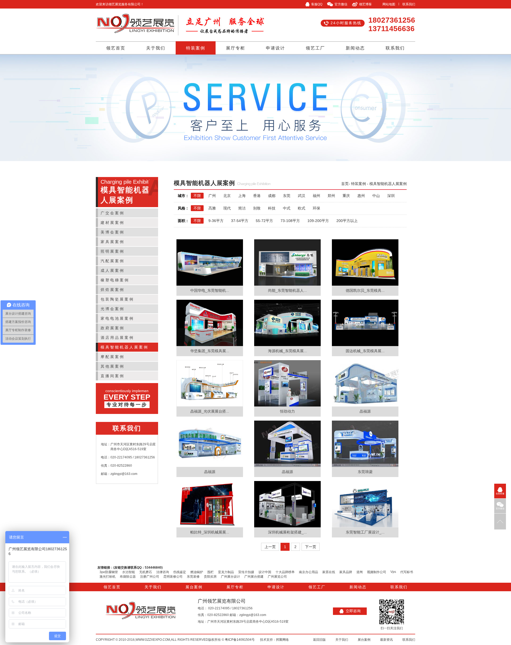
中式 (286, 208)
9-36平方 (216, 221)
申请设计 (275, 48)
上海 (242, 196)
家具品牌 (345, 572)
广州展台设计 (230, 576)
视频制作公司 (376, 572)
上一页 (270, 547)
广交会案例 (113, 213)
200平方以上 (347, 221)
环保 (316, 208)
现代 (227, 208)
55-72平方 (264, 221)
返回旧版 (319, 640)
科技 (271, 208)
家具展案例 (113, 242)
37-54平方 (239, 221)
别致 (257, 208)
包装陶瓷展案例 (117, 299)
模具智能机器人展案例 (125, 347)
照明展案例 (113, 251)
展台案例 (194, 587)
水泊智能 (128, 572)
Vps (393, 572)
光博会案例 (113, 309)
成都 (271, 196)
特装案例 (195, 48)
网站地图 (388, 4)
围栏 (210, 572)
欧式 (301, 208)
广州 (212, 196)
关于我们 (155, 48)
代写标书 (406, 572)
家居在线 (328, 572)
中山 (376, 196)
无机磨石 (145, 572)
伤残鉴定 (179, 572)
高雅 (212, 208)
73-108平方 (290, 221)
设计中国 (264, 572)
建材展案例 (113, 222)
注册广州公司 (149, 576)
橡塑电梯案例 (115, 280)
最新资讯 (386, 640)
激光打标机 (108, 576)
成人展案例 (113, 270)
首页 (345, 184)
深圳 (391, 196)
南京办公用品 (308, 572)
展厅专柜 (235, 48)
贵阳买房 (210, 576)
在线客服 (500, 493)
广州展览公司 (277, 576)
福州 (316, 196)
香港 (257, 196)
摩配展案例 (113, 357)
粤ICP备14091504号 (240, 640)
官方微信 (500, 508)
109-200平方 (318, 221)
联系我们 (408, 4)
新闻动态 (355, 48)
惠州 (361, 196)
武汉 (301, 196)
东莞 (286, 196)
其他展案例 (113, 366)
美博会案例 (113, 232)
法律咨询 (162, 572)
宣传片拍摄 (246, 572)
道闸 (359, 572)
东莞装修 (193, 576)
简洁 (242, 208)
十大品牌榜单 (285, 572)
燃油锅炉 (196, 572)
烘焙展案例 (113, 289)
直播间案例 (113, 376)
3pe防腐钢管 (109, 572)
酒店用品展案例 (117, 337)
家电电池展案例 (117, 318)
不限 (197, 196)
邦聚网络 (282, 640)
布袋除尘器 (128, 576)
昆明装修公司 (173, 576)
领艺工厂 (315, 48)
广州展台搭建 (253, 576)
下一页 (310, 547)
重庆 (346, 196)
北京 (227, 196)
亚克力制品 (226, 572)
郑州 (331, 196)
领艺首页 (115, 48)
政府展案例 (113, 328)
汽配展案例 (113, 261)
